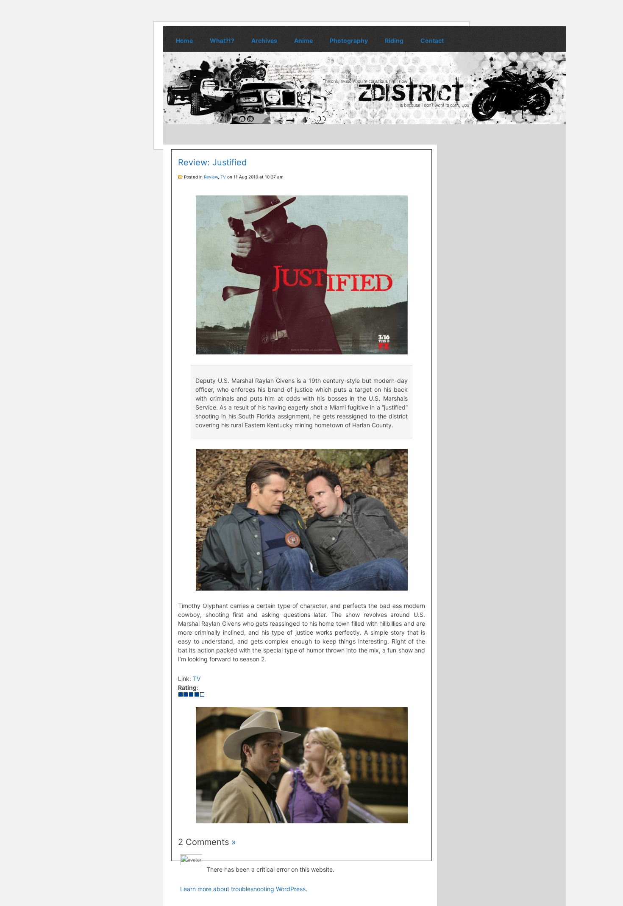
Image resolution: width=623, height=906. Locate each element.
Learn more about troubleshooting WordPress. (243, 888)
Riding (394, 40)
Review (211, 176)
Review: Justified (212, 162)
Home (184, 40)
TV (223, 176)
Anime (303, 40)
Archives (264, 40)
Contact (432, 40)
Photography (349, 40)
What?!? (222, 40)
